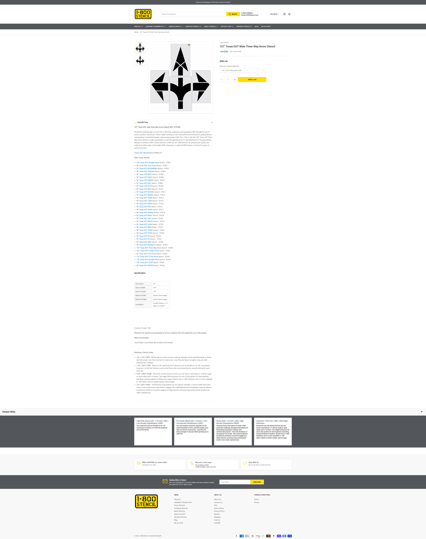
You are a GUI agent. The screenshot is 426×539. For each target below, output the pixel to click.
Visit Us (217, 520)
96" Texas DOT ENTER (144, 266)
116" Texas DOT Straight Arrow (147, 260)
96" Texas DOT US (143, 239)
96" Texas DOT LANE (144, 201)
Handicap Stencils (192, 26)
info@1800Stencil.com (249, 15)
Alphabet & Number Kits (155, 26)
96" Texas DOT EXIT (143, 183)
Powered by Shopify (155, 536)
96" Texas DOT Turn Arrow (146, 166)
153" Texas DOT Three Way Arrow (148, 248)
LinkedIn (217, 523)
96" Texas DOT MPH (143, 227)
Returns (217, 514)
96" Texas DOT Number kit (146, 245)
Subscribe (257, 482)
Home (136, 32)
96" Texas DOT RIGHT (144, 215)
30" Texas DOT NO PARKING (146, 168)
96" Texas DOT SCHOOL (145, 192)
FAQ (215, 505)
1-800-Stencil (224, 42)
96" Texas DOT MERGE (144, 180)
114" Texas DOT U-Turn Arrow (147, 257)
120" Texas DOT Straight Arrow (147, 163)
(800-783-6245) (205, 467)
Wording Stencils (243, 26)
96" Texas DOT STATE (144, 233)
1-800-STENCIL (247, 13)
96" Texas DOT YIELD (144, 177)
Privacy (256, 502)
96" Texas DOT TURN (144, 198)
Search (234, 14)
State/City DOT (226, 26)
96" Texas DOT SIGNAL (144, 195)
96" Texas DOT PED (143, 207)
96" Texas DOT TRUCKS (145, 171)
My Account (265, 26)
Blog (256, 26)
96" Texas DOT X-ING (144, 224)
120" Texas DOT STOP (144, 263)
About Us (217, 499)
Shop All (137, 26)
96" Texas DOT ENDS (144, 204)
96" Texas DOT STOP (144, 186)
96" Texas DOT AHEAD (144, 213)
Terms (256, 499)
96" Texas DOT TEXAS (144, 230)
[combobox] (200, 14)
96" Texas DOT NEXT (144, 174)
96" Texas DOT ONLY (144, 189)
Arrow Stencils (174, 26)
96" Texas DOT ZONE (144, 210)
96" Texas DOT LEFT (143, 218)
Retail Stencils (210, 26)
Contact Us (218, 502)
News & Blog (219, 508)
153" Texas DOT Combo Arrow (147, 251)
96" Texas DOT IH (142, 236)
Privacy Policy (219, 511)
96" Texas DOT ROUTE (144, 221)
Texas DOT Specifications (144, 153)
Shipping (217, 517)
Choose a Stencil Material (229, 66)
